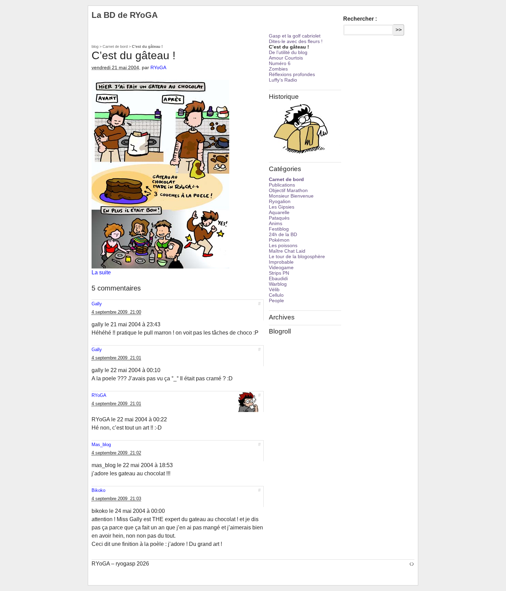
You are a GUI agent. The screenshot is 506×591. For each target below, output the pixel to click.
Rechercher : (360, 19)
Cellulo (276, 295)
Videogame (281, 267)
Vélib (274, 289)
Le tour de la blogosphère (297, 256)
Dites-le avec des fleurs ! (296, 41)
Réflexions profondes (292, 74)
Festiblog (279, 229)
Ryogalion (280, 201)
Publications (282, 185)
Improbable (281, 262)
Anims (275, 223)
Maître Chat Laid (287, 251)
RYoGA (158, 67)
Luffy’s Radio (283, 80)
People (276, 300)
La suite (101, 272)
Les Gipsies (281, 207)
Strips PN (279, 273)
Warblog (278, 284)
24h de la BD (283, 234)
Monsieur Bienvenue (291, 196)
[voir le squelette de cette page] (411, 564)
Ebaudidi (278, 278)
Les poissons (283, 245)
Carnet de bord (115, 46)
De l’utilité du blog (288, 52)
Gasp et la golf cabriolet (294, 36)
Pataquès (279, 218)
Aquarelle (279, 212)
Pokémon (279, 240)
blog (95, 46)
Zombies (278, 69)
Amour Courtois (286, 58)
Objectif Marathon (288, 190)
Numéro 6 (280, 63)
